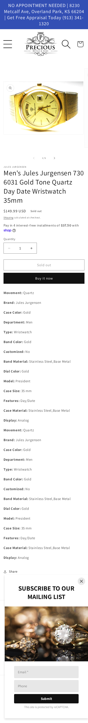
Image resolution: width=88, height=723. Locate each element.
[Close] (81, 581)
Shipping (8, 217)
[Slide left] (34, 158)
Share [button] (13, 571)
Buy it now (44, 278)
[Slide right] (54, 158)
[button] (8, 44)
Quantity (9, 239)
